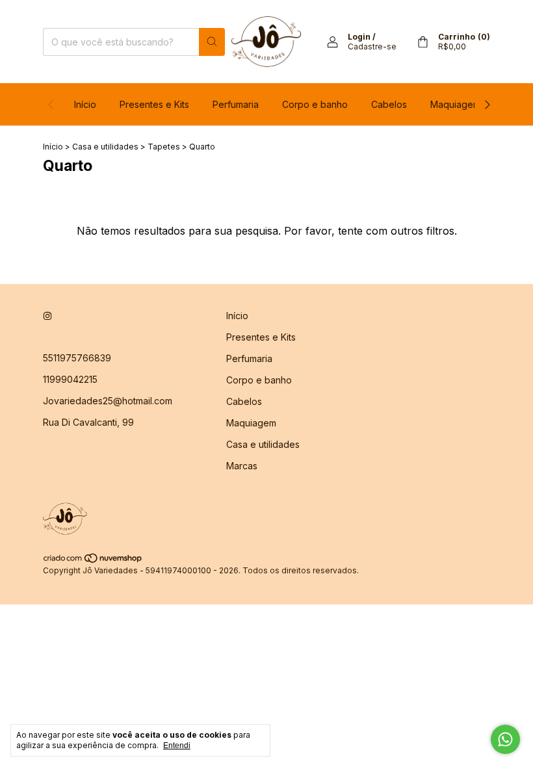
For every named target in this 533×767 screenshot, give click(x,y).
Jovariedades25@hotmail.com (107, 400)
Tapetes (164, 146)
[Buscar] (212, 42)
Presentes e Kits (154, 104)
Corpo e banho (315, 104)
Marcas (241, 465)
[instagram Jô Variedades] (47, 315)
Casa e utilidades (105, 146)
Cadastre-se (372, 46)
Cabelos (389, 104)
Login (359, 37)
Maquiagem (455, 104)
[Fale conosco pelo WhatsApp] (505, 739)
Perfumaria (236, 104)
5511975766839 (77, 357)
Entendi (176, 745)
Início (85, 104)
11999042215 (70, 379)
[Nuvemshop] (93, 561)
